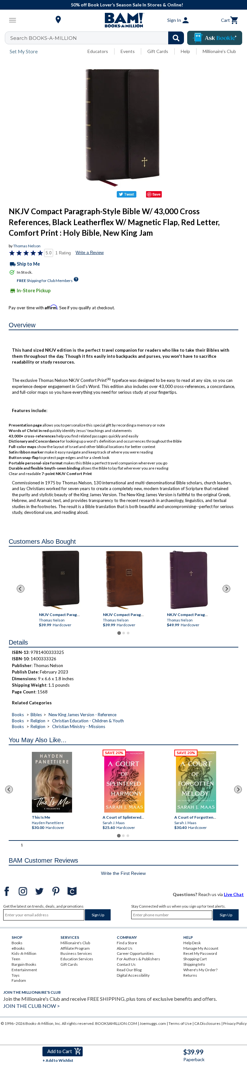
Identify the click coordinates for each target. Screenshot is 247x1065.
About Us (125, 948)
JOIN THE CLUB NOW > (31, 1006)
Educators (97, 51)
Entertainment (24, 969)
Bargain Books (24, 964)
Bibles (36, 714)
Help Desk (192, 942)
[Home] (123, 20)
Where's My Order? (200, 969)
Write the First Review (123, 873)
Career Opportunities (135, 953)
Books (18, 714)
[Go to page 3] (128, 633)
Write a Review (90, 252)
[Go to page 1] (119, 633)
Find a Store (127, 942)
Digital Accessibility (133, 975)
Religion (38, 720)
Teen (16, 958)
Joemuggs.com (153, 1023)
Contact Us (126, 964)
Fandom (19, 980)
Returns (190, 975)
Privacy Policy (235, 1023)
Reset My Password (200, 953)
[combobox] (98, 38)
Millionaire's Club (219, 51)
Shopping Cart (195, 958)
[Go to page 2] (123, 633)
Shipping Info (194, 964)
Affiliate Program (75, 948)
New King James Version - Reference (82, 714)
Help (185, 51)
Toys (16, 975)
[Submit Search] (176, 37)
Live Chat (234, 894)
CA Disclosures (207, 1023)
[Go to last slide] (20, 589)
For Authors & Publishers (138, 958)
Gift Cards (157, 51)
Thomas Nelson (27, 245)
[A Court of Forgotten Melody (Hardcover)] (196, 782)
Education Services (76, 958)
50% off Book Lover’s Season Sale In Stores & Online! (127, 4)
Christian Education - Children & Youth (88, 720)
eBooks (18, 948)
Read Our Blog (129, 969)
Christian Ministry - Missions (78, 726)
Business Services (76, 953)
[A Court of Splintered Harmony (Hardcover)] (124, 782)
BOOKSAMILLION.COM (116, 1023)
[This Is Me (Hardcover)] (52, 782)
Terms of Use (180, 1023)
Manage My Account (200, 948)
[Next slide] (226, 589)
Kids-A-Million (24, 953)
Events (128, 51)
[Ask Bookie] (214, 38)
